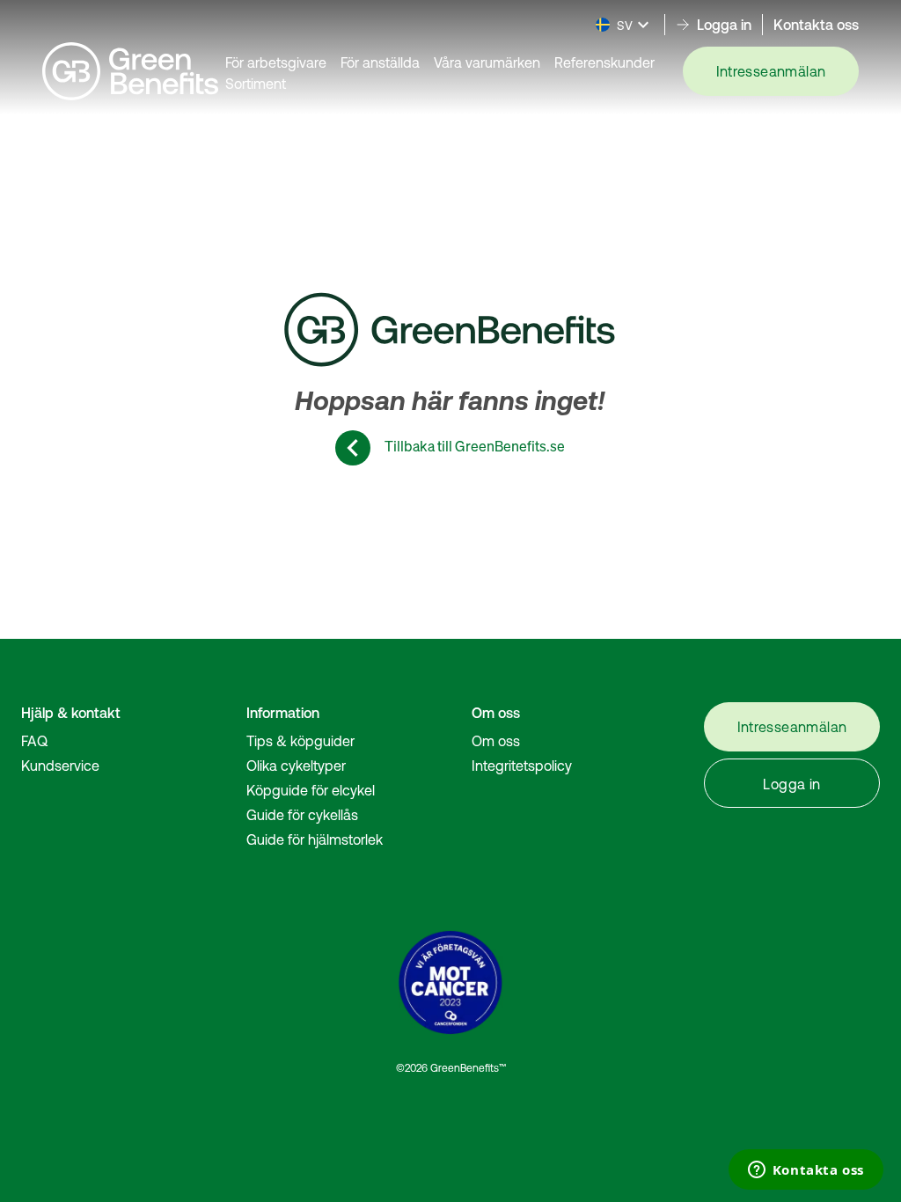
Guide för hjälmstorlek (314, 839)
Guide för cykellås (302, 815)
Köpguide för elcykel (310, 790)
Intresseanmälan (771, 71)
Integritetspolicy (522, 765)
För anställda (380, 62)
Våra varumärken (487, 62)
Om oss (496, 741)
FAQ (34, 741)
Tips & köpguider (300, 741)
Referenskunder (604, 62)
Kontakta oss (816, 25)
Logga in (791, 784)
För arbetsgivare (275, 62)
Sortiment (255, 84)
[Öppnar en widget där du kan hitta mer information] (805, 1171)
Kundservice (60, 765)
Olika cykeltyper (296, 765)
